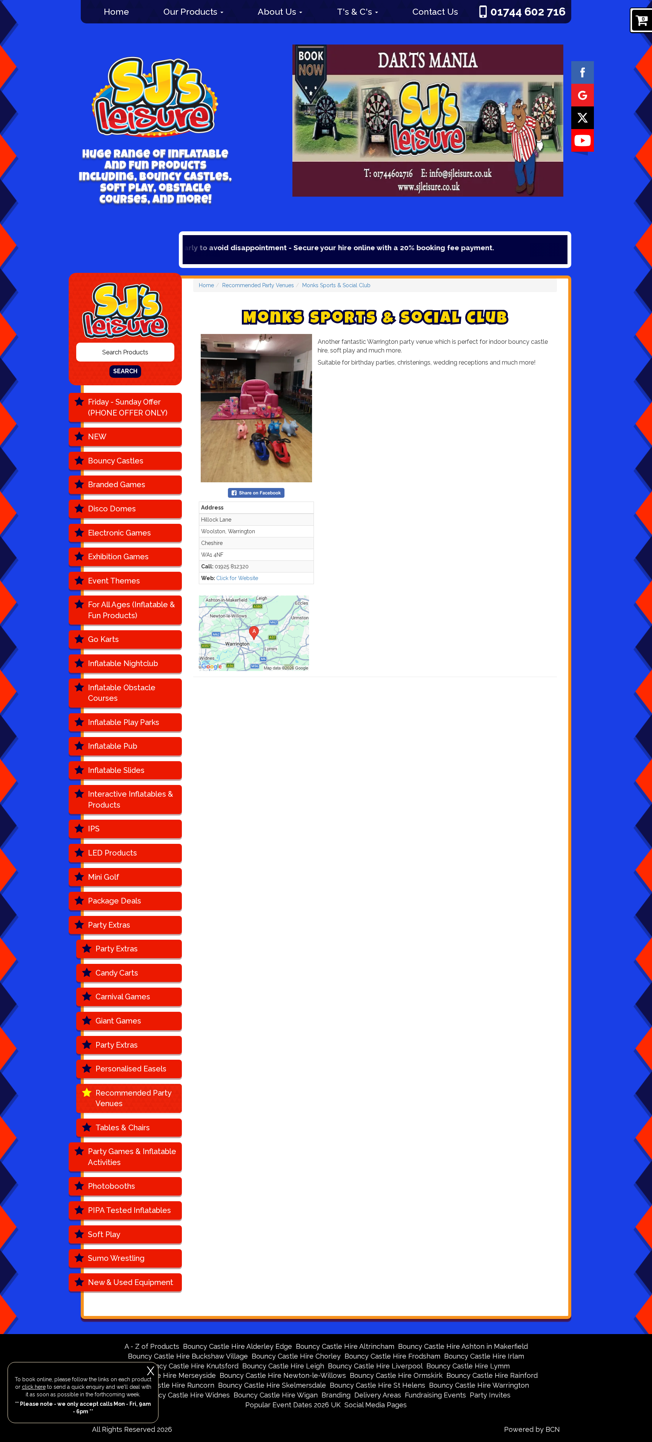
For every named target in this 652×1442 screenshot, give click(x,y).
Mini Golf (103, 877)
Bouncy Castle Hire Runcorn (168, 1385)
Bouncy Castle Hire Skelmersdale (272, 1385)
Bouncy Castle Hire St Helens (377, 1385)
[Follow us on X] (582, 117)
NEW (97, 436)
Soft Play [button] (104, 1234)
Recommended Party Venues (133, 1098)
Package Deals (114, 900)
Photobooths (111, 1186)
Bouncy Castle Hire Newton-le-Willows (283, 1375)
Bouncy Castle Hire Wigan (276, 1395)
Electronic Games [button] (119, 532)
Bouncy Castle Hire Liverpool (375, 1366)
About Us (278, 11)
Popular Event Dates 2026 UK (293, 1405)
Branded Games (116, 484)
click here (34, 1387)
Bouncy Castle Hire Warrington (479, 1385)
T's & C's (355, 11)
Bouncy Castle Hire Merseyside (165, 1375)
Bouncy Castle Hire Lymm (468, 1366)
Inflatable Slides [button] (116, 770)
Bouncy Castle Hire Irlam (484, 1356)
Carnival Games (122, 996)
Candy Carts (116, 972)
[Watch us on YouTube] (582, 140)
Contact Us (435, 11)
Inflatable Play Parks (123, 722)
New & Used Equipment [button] (130, 1282)
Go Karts (103, 639)
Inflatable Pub (112, 746)
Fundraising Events (435, 1395)
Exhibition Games (118, 556)
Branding (336, 1395)
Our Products (191, 11)
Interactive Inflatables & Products (130, 799)
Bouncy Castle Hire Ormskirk (396, 1375)
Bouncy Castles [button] (115, 460)
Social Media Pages (375, 1405)
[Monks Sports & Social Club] (256, 408)
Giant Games (118, 1020)
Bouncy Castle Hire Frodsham (392, 1356)
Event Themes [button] (114, 580)
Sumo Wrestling (116, 1258)
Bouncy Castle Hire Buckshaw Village (188, 1356)
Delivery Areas (377, 1395)
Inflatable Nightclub (123, 663)
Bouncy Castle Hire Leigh (283, 1366)
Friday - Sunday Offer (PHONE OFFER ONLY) (128, 407)
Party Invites (490, 1395)
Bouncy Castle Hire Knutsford (190, 1366)
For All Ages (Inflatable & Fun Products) (131, 610)
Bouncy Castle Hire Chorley (296, 1356)
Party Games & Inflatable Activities (132, 1157)
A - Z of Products (152, 1346)
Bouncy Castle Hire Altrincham (345, 1346)
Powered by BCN (532, 1429)
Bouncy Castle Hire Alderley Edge (237, 1346)
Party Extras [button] (109, 925)
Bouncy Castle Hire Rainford (492, 1375)
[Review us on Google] (582, 95)
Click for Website (237, 578)
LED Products (112, 852)
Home (116, 11)
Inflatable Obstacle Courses (121, 693)
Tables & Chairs (122, 1127)
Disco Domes (112, 508)
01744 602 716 (528, 11)
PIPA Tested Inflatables (129, 1210)
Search (125, 371)
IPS (94, 828)
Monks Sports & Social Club (336, 285)
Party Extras (116, 948)
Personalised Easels (130, 1068)
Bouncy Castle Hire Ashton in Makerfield (463, 1346)
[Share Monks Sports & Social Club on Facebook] (256, 492)
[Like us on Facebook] (582, 72)
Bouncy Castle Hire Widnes (186, 1395)
